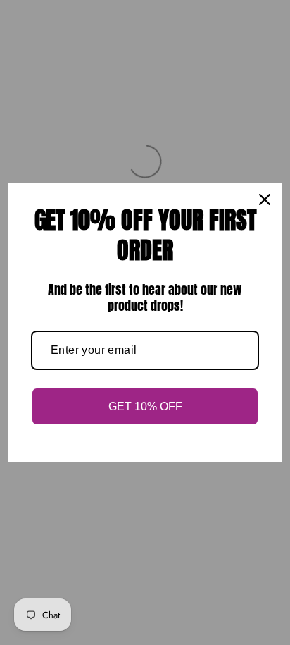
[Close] (265, 199)
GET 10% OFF (145, 406)
